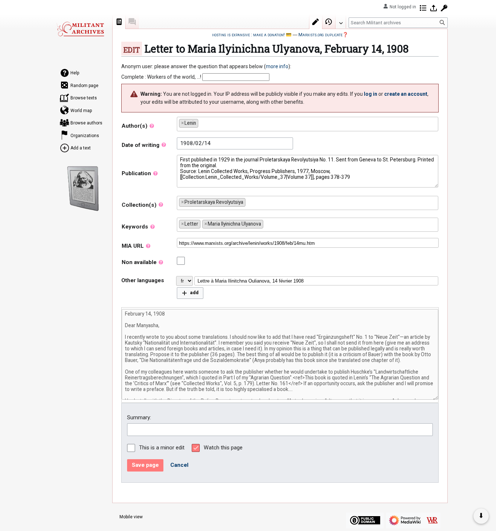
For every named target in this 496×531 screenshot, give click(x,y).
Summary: (139, 417)
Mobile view (131, 516)
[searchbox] (202, 121)
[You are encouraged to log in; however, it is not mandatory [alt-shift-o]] (433, 8)
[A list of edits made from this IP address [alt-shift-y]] (423, 8)
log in (370, 94)
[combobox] (307, 124)
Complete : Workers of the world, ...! (161, 77)
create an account (405, 94)
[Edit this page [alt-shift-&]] (315, 22)
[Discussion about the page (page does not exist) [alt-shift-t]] (132, 22)
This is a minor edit (161, 447)
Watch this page (223, 447)
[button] (190, 293)
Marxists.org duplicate (320, 34)
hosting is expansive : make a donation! (248, 34)
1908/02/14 (195, 143)
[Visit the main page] (80, 29)
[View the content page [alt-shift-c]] (119, 22)
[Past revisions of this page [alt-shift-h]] (329, 22)
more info (277, 66)
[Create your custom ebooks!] (83, 188)
